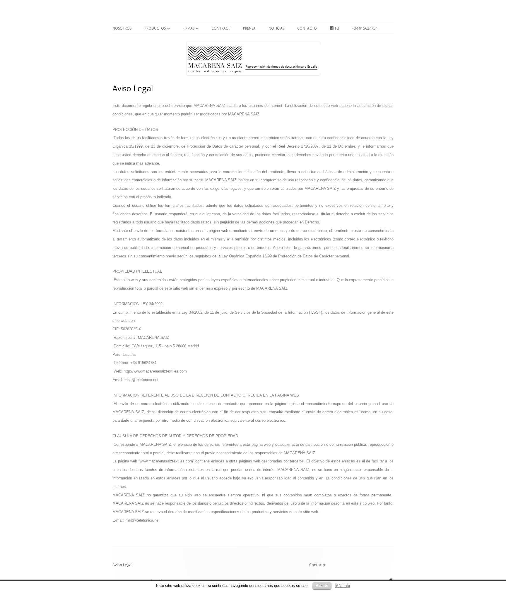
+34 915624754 (364, 28)
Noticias (276, 28)
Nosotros (121, 28)
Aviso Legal (122, 564)
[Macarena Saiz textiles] (112, 12)
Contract (220, 28)
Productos (155, 28)
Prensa (249, 28)
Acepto (322, 585)
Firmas (188, 28)
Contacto (307, 28)
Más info (342, 585)
